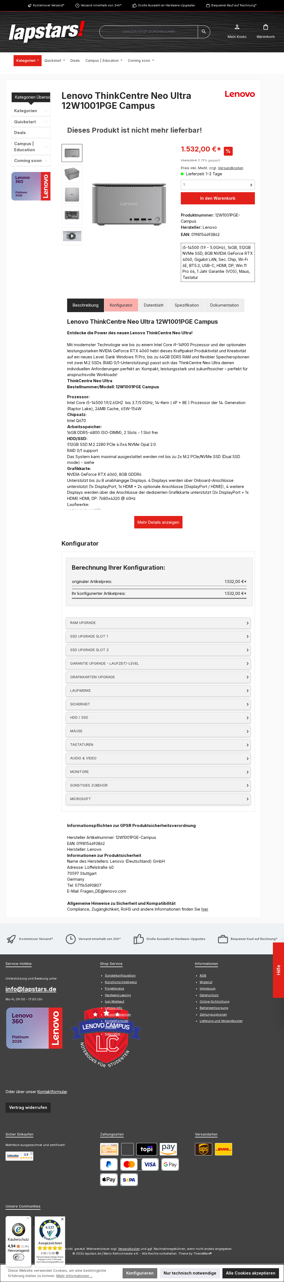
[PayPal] (109, 1164)
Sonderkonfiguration (120, 975)
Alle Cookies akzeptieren (250, 1273)
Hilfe (278, 970)
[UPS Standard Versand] (203, 1149)
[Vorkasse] (109, 1149)
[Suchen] (204, 31)
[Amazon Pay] (168, 1149)
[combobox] (148, 31)
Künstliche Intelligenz (121, 982)
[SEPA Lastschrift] (129, 1179)
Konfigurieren (140, 1273)
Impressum (207, 988)
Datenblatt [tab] (153, 305)
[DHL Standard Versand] (223, 1149)
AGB (203, 975)
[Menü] (28, 1219)
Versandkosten (129, 1249)
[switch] (18, 1257)
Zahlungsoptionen (213, 1014)
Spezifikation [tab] (187, 305)
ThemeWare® (202, 1253)
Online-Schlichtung (214, 1001)
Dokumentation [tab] (224, 305)
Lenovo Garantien (118, 1014)
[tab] (85, 305)
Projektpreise (114, 988)
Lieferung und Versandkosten (221, 1021)
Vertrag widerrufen (28, 1107)
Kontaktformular (52, 1091)
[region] (115, 203)
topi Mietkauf (114, 1001)
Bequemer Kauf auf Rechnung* (234, 5)
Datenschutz (209, 995)
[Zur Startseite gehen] (47, 32)
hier (204, 909)
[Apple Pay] (109, 1179)
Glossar (110, 1027)
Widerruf (206, 982)
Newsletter (112, 1034)
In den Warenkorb (217, 198)
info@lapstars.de (31, 989)
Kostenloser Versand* (48, 5)
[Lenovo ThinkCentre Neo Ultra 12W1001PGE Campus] (128, 203)
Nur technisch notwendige (190, 1273)
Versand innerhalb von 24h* (101, 5)
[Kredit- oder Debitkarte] (139, 1164)
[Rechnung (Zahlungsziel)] (127, 1149)
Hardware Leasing (118, 995)
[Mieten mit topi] (146, 1149)
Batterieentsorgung (214, 1008)
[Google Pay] (170, 1164)
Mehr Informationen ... (74, 1276)
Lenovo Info (113, 1008)
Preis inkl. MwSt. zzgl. (212, 168)
